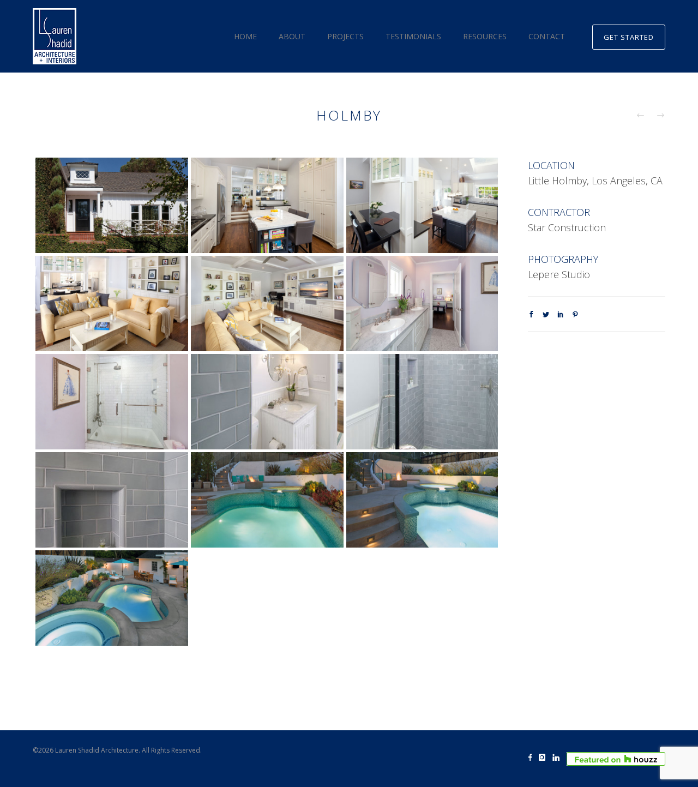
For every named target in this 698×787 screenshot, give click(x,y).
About (292, 36)
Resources (485, 36)
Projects (345, 36)
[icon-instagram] (545, 758)
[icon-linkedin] (558, 758)
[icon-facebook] (532, 758)
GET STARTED (629, 37)
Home (245, 36)
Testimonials (413, 36)
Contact (546, 36)
